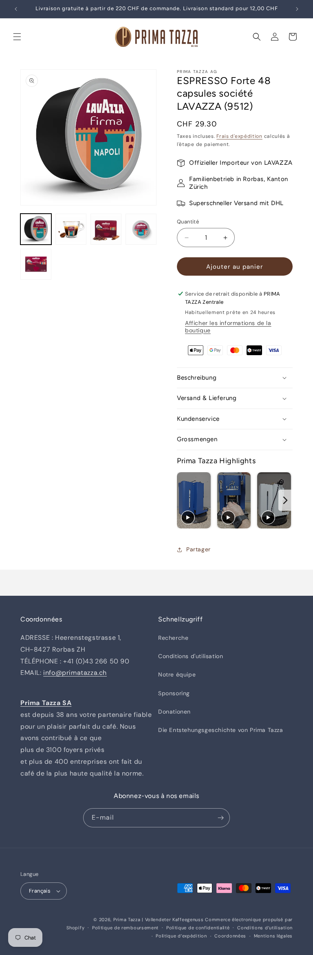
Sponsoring (174, 693)
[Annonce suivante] (297, 9)
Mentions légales (273, 936)
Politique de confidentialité (198, 928)
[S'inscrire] (220, 817)
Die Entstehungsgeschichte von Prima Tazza (220, 730)
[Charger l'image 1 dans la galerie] (35, 229)
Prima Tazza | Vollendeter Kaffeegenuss (158, 919)
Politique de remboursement (125, 928)
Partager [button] (198, 549)
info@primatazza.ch (75, 672)
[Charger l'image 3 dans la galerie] (105, 229)
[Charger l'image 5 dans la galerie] (35, 264)
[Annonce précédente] (16, 9)
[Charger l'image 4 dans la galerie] (141, 229)
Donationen (174, 711)
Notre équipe (177, 674)
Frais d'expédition (239, 136)
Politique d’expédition (181, 936)
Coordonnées (230, 936)
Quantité (188, 221)
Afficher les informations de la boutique (228, 326)
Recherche (173, 637)
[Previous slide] (184, 500)
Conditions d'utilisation (190, 656)
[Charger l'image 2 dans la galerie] (70, 229)
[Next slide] (285, 500)
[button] (17, 37)
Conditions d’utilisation (265, 928)
